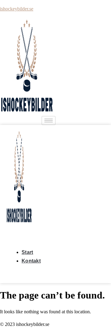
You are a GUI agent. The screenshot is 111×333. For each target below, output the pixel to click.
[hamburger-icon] (49, 120)
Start (27, 252)
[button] (8, 231)
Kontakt (31, 260)
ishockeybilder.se (16, 8)
